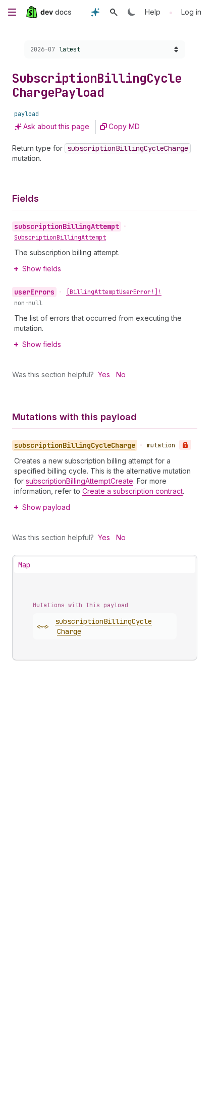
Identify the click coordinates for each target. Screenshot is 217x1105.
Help (152, 12)
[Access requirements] (185, 445)
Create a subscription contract (132, 491)
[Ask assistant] (95, 12)
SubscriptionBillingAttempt (60, 238)
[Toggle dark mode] (132, 12)
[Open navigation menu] (12, 12)
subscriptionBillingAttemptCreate (79, 481)
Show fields (41, 268)
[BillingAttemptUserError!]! (113, 292)
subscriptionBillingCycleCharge (103, 626)
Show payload (46, 507)
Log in (191, 12)
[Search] (113, 12)
